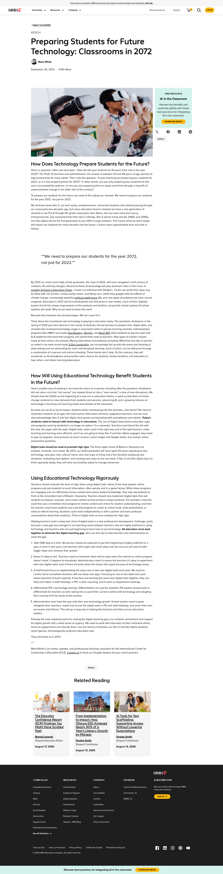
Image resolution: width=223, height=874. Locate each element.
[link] (16, 10)
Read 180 (104, 333)
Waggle (88, 333)
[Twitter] (157, 132)
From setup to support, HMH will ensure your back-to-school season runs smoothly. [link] (111, 3)
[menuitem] (16, 10)
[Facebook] (168, 132)
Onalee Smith (84, 740)
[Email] (190, 132)
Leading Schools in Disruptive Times (51, 290)
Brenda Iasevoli (44, 736)
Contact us (73, 652)
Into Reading (75, 333)
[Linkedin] (179, 132)
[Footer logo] (160, 772)
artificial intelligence (85, 297)
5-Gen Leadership (78, 344)
